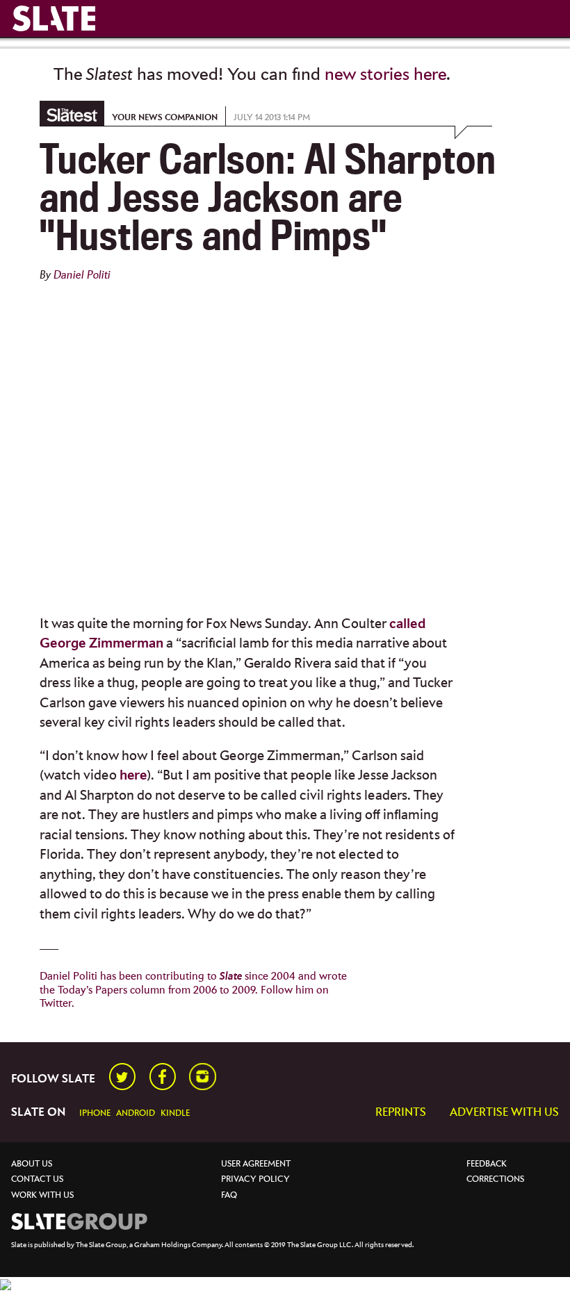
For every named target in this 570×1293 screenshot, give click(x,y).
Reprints (400, 1112)
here (133, 776)
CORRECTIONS (495, 1179)
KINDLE (175, 1113)
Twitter (56, 1003)
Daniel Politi (82, 275)
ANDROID (135, 1113)
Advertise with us (504, 1112)
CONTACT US (37, 1179)
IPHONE (95, 1113)
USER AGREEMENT (256, 1164)
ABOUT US (31, 1164)
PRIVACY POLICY (255, 1179)
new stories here (385, 75)
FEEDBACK (486, 1164)
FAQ (229, 1195)
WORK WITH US (42, 1195)
